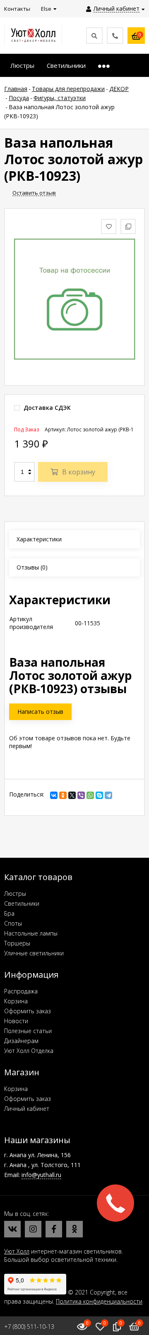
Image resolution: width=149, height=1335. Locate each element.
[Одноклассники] (63, 795)
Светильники (21, 903)
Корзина (16, 1001)
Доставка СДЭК (46, 408)
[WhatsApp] (90, 795)
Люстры (15, 893)
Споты (13, 923)
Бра (9, 913)
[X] (72, 795)
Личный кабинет (26, 1108)
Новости (16, 1021)
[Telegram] (108, 795)
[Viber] (81, 795)
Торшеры (17, 943)
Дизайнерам (21, 1041)
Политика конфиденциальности (99, 1301)
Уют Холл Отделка (28, 1051)
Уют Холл (16, 1251)
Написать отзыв (40, 711)
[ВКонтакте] (54, 795)
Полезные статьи (28, 1031)
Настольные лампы (31, 933)
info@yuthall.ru (41, 1175)
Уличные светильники (34, 953)
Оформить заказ (27, 1011)
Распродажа (21, 991)
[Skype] (99, 795)
